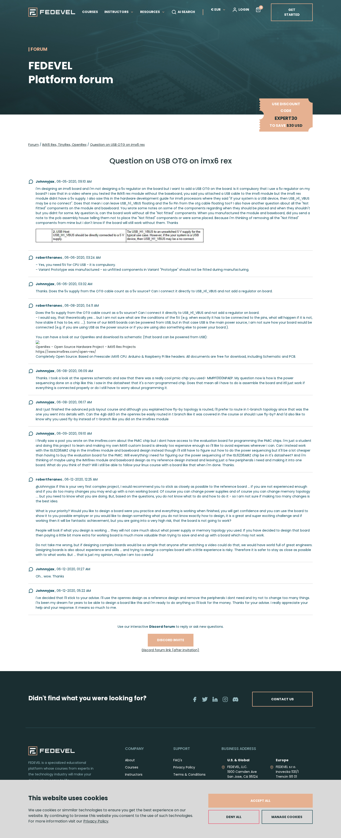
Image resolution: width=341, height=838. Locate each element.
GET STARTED (292, 12)
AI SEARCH (186, 12)
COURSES (90, 12)
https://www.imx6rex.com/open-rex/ (66, 351)
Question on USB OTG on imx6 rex (117, 144)
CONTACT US (282, 699)
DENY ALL (233, 817)
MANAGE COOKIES (286, 817)
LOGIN (243, 9)
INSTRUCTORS (116, 12)
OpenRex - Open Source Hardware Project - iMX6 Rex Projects (86, 346)
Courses (131, 767)
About (130, 760)
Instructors (133, 774)
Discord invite (170, 640)
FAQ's (177, 760)
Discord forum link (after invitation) (170, 650)
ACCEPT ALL (260, 800)
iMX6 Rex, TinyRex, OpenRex (64, 144)
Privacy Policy (95, 821)
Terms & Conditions (189, 774)
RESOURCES (150, 12)
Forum (33, 144)
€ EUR (216, 9)
